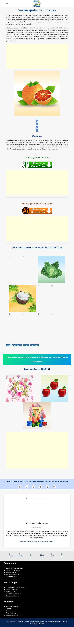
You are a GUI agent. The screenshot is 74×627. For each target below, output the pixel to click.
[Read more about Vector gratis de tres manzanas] (54, 388)
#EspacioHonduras (33, 542)
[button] (7, 3)
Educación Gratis (11, 577)
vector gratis (35, 345)
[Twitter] (37, 122)
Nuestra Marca (11, 572)
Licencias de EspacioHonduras (16, 587)
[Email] (37, 130)
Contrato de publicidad (13, 594)
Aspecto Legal (10, 592)
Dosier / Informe (11, 589)
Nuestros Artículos (12, 615)
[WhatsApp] (37, 127)
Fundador (9, 609)
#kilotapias (23, 542)
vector (26, 345)
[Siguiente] (70, 376)
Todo (8, 345)
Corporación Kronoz (12, 596)
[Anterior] (4, 376)
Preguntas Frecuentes (13, 570)
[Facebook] (37, 119)
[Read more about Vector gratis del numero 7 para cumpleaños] (37, 415)
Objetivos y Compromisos (14, 568)
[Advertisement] (37, 56)
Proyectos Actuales (12, 574)
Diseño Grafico (16, 345)
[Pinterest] (37, 124)
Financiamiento (11, 613)
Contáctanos (10, 611)
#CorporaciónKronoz (47, 542)
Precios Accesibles (12, 606)
